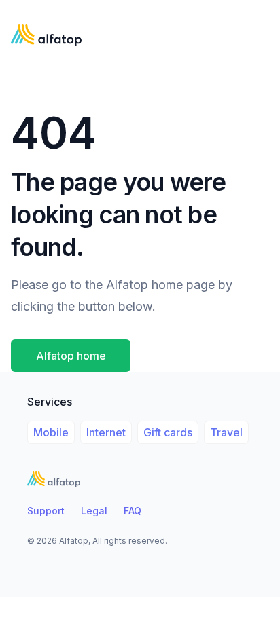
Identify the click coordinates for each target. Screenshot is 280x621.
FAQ (132, 510)
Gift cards (167, 432)
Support (46, 510)
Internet (106, 432)
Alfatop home (71, 355)
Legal (94, 510)
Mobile (51, 432)
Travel (226, 432)
